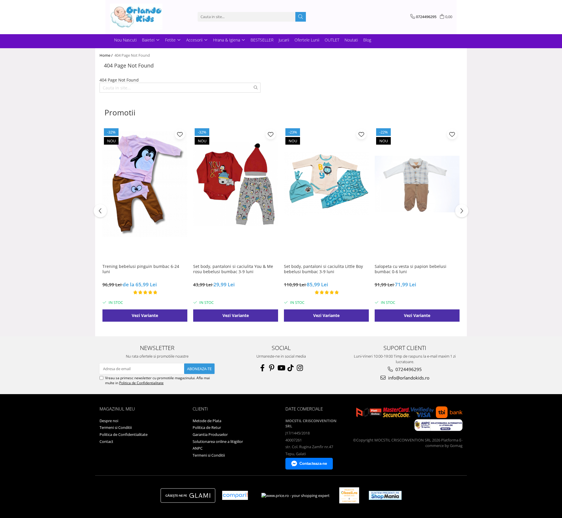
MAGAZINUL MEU (117, 409)
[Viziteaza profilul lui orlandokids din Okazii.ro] (349, 495)
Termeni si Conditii (116, 427)
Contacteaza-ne (313, 463)
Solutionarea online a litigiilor (218, 441)
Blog (367, 40)
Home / (107, 55)
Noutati (351, 40)
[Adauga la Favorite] (180, 134)
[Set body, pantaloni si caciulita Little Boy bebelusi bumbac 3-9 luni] (326, 184)
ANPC (198, 448)
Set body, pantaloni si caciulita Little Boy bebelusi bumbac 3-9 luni (323, 269)
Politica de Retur (207, 427)
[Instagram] (299, 368)
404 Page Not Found (132, 55)
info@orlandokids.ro (408, 378)
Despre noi (109, 420)
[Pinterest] (271, 368)
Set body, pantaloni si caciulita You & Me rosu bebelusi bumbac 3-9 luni (233, 269)
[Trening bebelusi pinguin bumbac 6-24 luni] (144, 184)
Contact (106, 441)
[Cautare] (300, 17)
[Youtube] (281, 368)
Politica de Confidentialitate (141, 382)
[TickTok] (290, 368)
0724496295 (408, 369)
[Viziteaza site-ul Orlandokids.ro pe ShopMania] (385, 495)
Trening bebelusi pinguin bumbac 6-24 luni (140, 269)
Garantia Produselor (210, 434)
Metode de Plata (207, 420)
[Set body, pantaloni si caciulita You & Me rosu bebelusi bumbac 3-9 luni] (235, 184)
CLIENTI (200, 409)
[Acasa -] (139, 17)
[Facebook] (262, 368)
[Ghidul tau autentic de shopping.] (235, 495)
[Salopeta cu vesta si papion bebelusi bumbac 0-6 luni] (417, 184)
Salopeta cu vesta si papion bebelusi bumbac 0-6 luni (410, 269)
